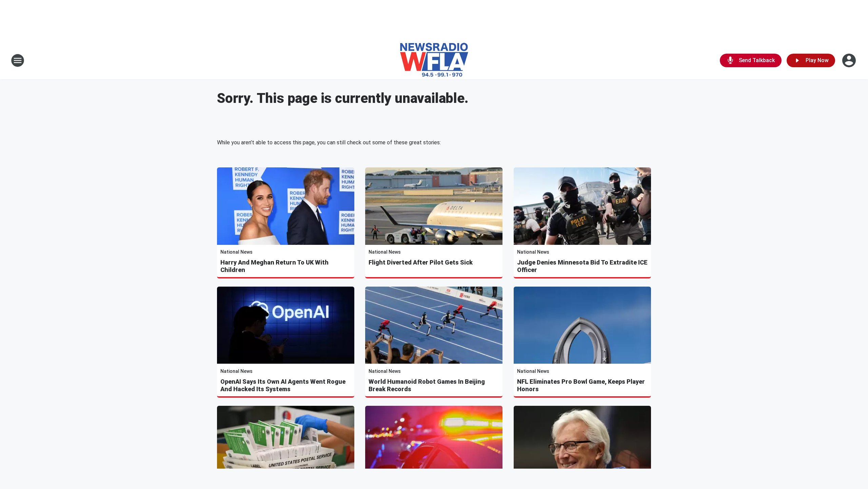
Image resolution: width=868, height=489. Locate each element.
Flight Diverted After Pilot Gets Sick (421, 262)
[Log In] (849, 60)
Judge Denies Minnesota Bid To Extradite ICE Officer (582, 266)
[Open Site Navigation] (17, 60)
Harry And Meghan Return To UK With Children (274, 266)
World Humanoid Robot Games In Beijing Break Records (427, 385)
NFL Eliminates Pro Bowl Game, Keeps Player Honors (581, 385)
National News (236, 252)
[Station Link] (434, 60)
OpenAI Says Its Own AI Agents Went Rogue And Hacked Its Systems (283, 385)
